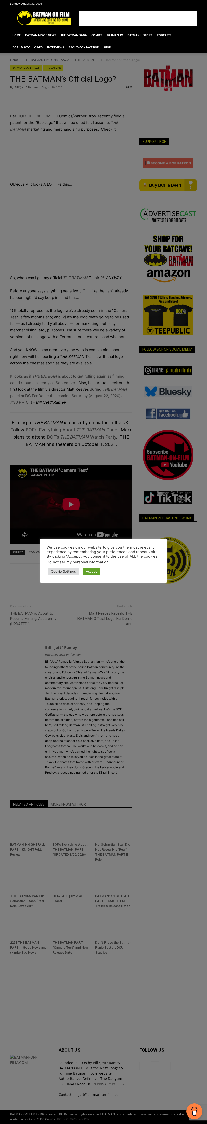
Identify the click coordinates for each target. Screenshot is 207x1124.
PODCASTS (164, 35)
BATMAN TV (115, 35)
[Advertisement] (138, 18)
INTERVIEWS (55, 47)
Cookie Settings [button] (63, 571)
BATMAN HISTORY (139, 35)
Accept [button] (91, 571)
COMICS (96, 35)
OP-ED (38, 47)
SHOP (107, 47)
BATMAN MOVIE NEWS (40, 35)
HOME (16, 35)
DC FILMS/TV (21, 47)
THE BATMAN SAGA (74, 35)
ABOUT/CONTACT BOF (83, 47)
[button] (191, 35)
